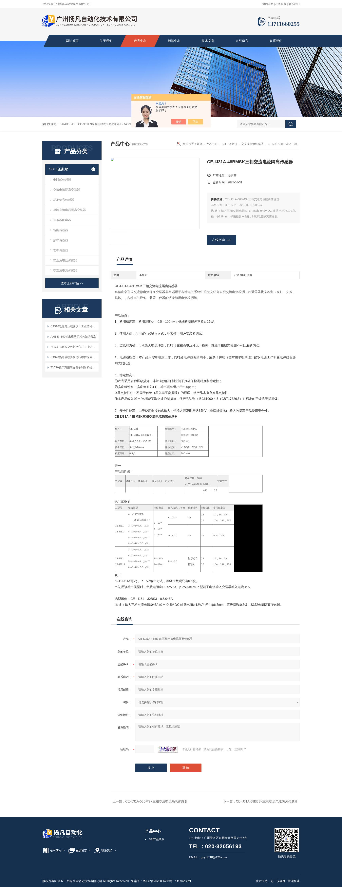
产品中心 (140, 41)
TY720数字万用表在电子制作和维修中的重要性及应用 (73, 367)
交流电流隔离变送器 (66, 189)
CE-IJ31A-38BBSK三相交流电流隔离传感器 (267, 801)
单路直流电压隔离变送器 (69, 210)
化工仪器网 (278, 881)
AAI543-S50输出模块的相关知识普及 (73, 336)
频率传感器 (60, 240)
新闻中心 (174, 41)
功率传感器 (60, 250)
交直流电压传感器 (65, 260)
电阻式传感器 (62, 179)
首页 (199, 143)
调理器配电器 (62, 220)
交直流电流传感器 (65, 270)
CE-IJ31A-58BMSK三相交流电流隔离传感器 (156, 801)
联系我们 (294, 4)
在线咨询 (218, 240)
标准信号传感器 (63, 199)
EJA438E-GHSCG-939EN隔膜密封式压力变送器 (90, 124)
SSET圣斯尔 (58, 169)
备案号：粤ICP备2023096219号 (152, 881)
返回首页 (268, 4)
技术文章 (208, 41)
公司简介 (55, 850)
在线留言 (280, 4)
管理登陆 (294, 881)
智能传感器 (60, 230)
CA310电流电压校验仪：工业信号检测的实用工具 (73, 326)
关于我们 (106, 41)
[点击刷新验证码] (168, 749)
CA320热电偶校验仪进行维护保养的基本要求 (73, 357)
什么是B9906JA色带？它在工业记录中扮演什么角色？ (73, 346)
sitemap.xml (183, 881)
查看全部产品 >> (72, 283)
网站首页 (72, 41)
